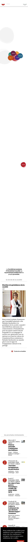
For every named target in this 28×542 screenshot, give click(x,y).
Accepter (20, 537)
